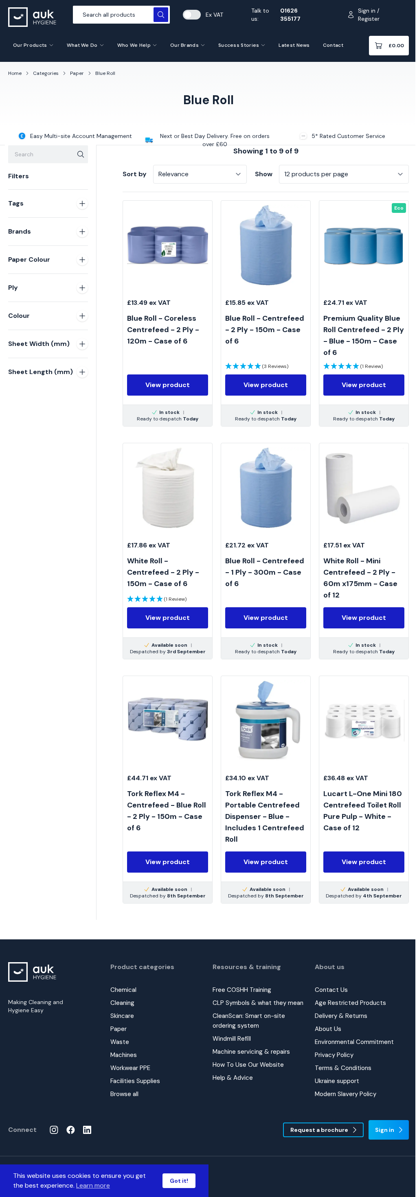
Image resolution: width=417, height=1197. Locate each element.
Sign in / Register (369, 14)
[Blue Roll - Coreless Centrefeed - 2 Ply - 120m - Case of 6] (167, 313)
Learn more (93, 1185)
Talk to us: (276, 14)
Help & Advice (233, 1078)
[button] (256, 366)
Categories (46, 73)
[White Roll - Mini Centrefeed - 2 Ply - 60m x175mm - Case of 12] (363, 551)
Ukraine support (337, 1081)
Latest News (294, 45)
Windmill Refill (232, 1039)
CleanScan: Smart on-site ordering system (249, 1021)
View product (167, 385)
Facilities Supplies (135, 1081)
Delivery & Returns (341, 1016)
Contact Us (331, 990)
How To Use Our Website (248, 1065)
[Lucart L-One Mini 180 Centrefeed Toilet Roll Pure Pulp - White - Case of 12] (363, 789)
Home (15, 73)
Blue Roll (105, 73)
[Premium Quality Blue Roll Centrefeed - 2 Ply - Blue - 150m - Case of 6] (363, 313)
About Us (328, 1029)
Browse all (124, 1094)
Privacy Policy (334, 1055)
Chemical (123, 990)
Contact (333, 45)
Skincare (122, 1016)
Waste (119, 1042)
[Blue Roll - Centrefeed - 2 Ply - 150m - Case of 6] (265, 313)
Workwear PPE (130, 1068)
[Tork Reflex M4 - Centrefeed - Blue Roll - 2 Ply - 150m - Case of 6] (167, 789)
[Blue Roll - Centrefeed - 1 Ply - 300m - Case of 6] (265, 551)
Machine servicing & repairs (251, 1052)
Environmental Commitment (354, 1042)
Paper (77, 73)
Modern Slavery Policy (345, 1094)
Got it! (179, 1180)
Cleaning (122, 1003)
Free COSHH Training (242, 990)
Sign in (384, 1130)
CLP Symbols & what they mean (258, 1003)
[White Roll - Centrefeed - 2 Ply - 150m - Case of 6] (167, 551)
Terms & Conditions (343, 1068)
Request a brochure (319, 1130)
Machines (123, 1055)
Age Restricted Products (350, 1003)
